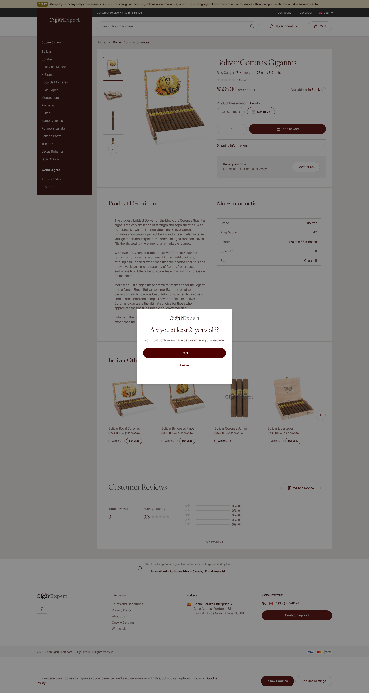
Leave (184, 365)
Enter (184, 353)
